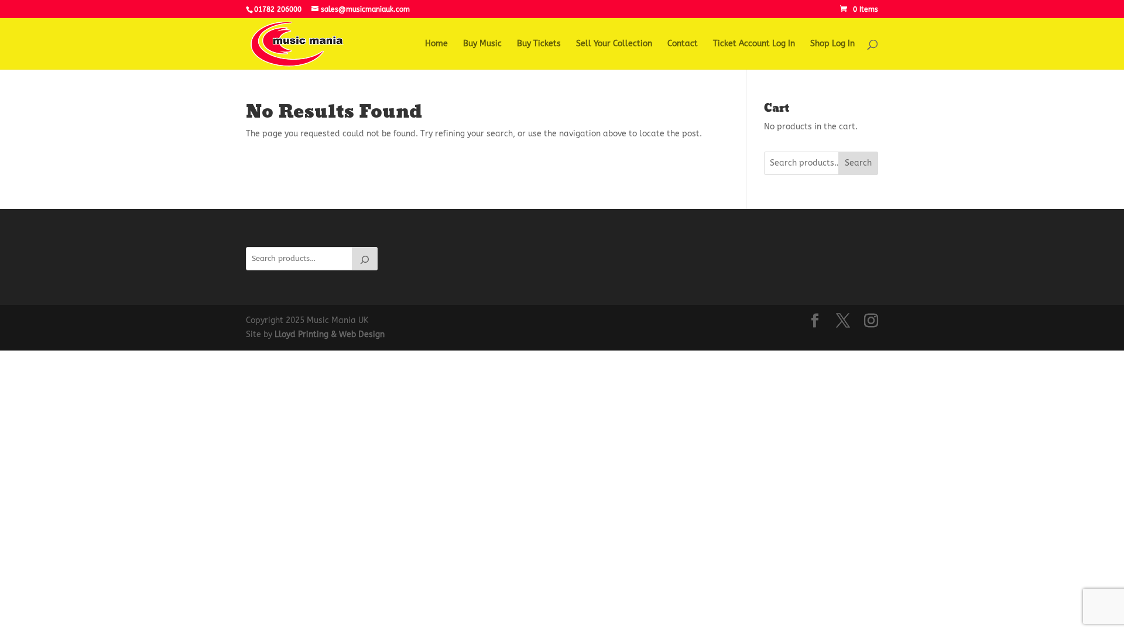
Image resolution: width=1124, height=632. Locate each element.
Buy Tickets (539, 44)
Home (436, 44)
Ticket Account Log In (754, 44)
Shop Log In (832, 44)
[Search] (365, 258)
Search (858, 163)
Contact (682, 44)
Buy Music (482, 44)
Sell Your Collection (614, 44)
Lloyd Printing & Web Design (330, 334)
